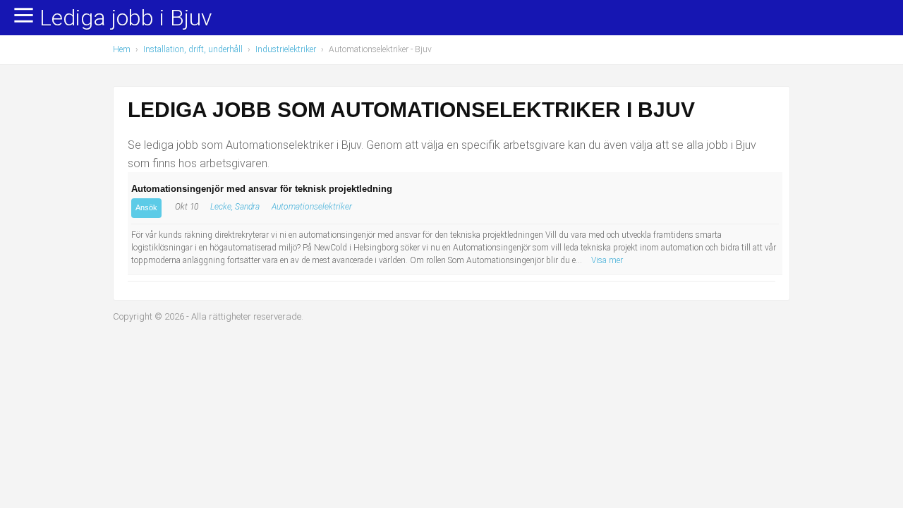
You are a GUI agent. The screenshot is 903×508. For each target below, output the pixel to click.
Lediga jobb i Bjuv (126, 18)
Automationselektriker (312, 207)
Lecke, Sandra (235, 207)
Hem (122, 49)
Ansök (146, 207)
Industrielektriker (285, 49)
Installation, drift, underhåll (193, 49)
